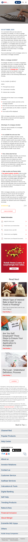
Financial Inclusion (9, 513)
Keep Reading (6, 312)
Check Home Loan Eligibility (10, 234)
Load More (14, 381)
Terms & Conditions (14, 540)
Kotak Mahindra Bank (9, 407)
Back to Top (20, 425)
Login (19, 2)
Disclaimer (22, 538)
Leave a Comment (8, 211)
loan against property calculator (10, 173)
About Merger (7, 518)
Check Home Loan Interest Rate (11, 225)
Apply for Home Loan (9, 221)
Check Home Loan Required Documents (13, 238)
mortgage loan (14, 69)
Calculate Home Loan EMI (10, 230)
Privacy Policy (5, 540)
